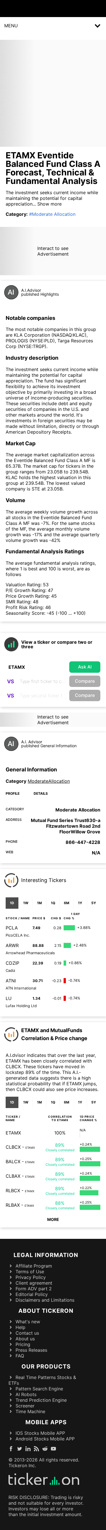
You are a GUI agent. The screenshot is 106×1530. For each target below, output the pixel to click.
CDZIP (12, 963)
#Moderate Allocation (52, 214)
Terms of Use (30, 1271)
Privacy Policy (31, 1277)
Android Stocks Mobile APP (45, 1439)
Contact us (27, 1333)
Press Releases (31, 1350)
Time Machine (30, 1411)
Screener (25, 1406)
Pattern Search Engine (39, 1389)
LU (9, 998)
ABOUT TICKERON (45, 1310)
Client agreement (34, 1283)
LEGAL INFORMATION (46, 1255)
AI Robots (26, 1394)
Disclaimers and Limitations (45, 1300)
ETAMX (13, 1133)
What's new (28, 1321)
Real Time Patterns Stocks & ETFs (42, 1380)
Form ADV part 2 (34, 1288)
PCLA (12, 928)
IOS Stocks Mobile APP (40, 1433)
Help (20, 1327)
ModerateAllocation (49, 781)
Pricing (23, 1344)
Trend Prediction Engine (41, 1400)
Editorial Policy (32, 1294)
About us (25, 1338)
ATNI (11, 981)
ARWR (12, 945)
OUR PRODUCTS (46, 1366)
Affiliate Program (34, 1266)
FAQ (20, 1356)
